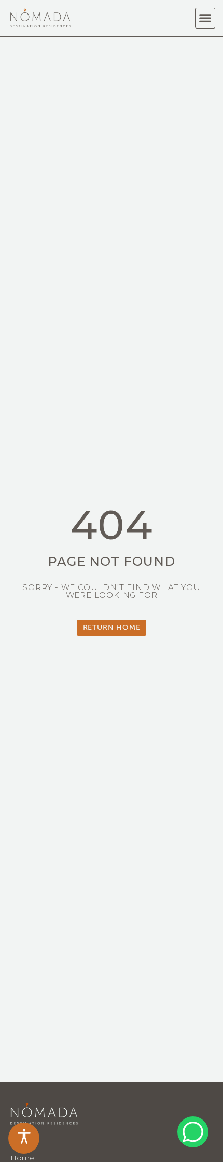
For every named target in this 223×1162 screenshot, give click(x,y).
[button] (205, 18)
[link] (23, 1138)
